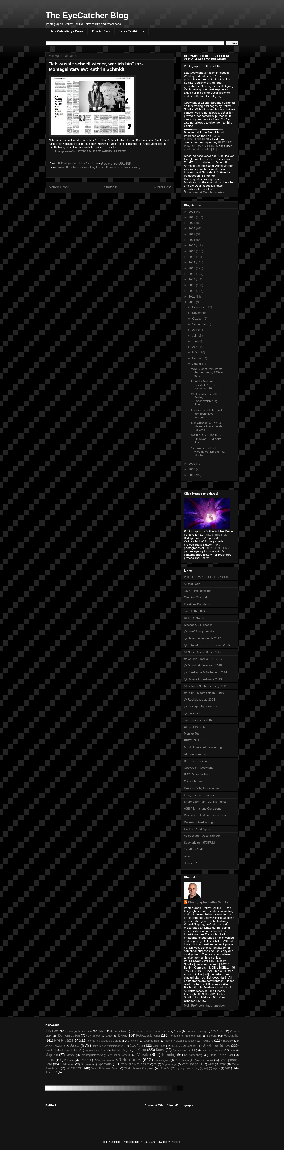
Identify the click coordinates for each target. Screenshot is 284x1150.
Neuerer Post (58, 187)
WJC (223, 1064)
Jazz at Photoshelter (197, 590)
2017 (192, 262)
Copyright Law (193, 781)
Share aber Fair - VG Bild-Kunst (205, 801)
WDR (211, 1064)
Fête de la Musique (97, 1040)
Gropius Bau (151, 1040)
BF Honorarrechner (197, 761)
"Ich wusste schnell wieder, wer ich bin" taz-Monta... (208, 451)
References (113, 167)
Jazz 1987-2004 (194, 611)
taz (142, 167)
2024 (192, 222)
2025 (192, 217)
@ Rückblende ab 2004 (199, 699)
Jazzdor (191, 1045)
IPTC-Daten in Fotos (197, 774)
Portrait (100, 167)
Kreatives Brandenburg (199, 604)
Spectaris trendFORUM (199, 842)
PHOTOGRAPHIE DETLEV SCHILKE (208, 577)
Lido (232, 1050)
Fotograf (212, 1035)
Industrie (207, 1040)
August (197, 329)
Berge (177, 1031)
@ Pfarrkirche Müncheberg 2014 (205, 672)
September (199, 324)
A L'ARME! (52, 1031)
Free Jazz (64, 1040)
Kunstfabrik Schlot (184, 1050)
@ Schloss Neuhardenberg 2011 (205, 686)
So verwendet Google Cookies (204, 192)
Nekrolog (169, 1055)
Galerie (117, 1040)
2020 (192, 245)
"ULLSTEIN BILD (216, 534)
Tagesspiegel (169, 1064)
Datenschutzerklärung (198, 822)
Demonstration (69, 1035)
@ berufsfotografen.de (199, 631)
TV (155, 1064)
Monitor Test (192, 733)
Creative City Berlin (196, 597)
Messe (71, 1055)
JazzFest (136, 1045)
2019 (192, 251)
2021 (192, 239)
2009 (192, 463)
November (199, 312)
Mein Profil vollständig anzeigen (205, 1005)
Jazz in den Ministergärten (108, 1046)
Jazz (74, 1045)
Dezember (199, 307)
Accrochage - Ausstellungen (202, 835)
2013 (192, 285)
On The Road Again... (198, 829)
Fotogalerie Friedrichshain (185, 1035)
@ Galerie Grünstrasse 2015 (203, 665)
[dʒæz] (204, 1068)
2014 (192, 279)
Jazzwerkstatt (69, 1050)
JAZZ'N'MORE (54, 1045)
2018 (192, 256)
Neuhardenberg (193, 1055)
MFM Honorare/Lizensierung (203, 747)
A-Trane (69, 1032)
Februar (198, 358)
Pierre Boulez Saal (221, 1055)
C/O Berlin (217, 1031)
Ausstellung (119, 1031)
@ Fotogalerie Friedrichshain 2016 (207, 645)
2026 (192, 211)
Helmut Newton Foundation (180, 1040)
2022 (192, 234)
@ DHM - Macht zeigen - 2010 (204, 692)
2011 (192, 296)
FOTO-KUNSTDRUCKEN (202, 137)
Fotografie (231, 1035)
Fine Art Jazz (101, 31)
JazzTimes (159, 1046)
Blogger (176, 1141)
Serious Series (204, 1060)
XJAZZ (165, 1068)
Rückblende (182, 1060)
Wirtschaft (74, 1068)
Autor (61, 167)
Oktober (198, 318)
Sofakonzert (67, 1064)
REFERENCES (194, 618)
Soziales (86, 1064)
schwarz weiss (130, 167)
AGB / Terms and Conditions (202, 808)
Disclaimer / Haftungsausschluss (205, 815)
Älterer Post (162, 187)
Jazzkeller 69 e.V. (216, 1045)
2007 (192, 475)
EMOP (109, 1035)
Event (122, 1035)
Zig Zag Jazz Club (186, 1068)
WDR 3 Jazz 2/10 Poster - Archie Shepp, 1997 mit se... (208, 372)
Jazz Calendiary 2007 (198, 720)
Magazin (51, 1055)
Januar (197, 363)
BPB (166, 1031)
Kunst (160, 1050)
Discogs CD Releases (198, 624)
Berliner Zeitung (197, 1031)
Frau (69, 167)
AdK (101, 1031)
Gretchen (133, 1040)
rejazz (188, 856)
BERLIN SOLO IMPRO (148, 1032)
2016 (192, 268)
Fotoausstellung (148, 1035)
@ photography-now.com (200, 706)
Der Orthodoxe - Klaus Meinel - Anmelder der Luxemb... (207, 426)
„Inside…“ (190, 863)
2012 (192, 291)
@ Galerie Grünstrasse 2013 (203, 679)
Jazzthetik (51, 1050)
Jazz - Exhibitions (131, 31)
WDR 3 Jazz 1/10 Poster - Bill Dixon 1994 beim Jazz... (208, 439)
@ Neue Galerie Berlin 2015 (202, 652)
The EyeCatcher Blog (87, 15)
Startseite (111, 187)
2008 (192, 469)
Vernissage (190, 1064)
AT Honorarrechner (196, 754)
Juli (194, 335)
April (195, 346)
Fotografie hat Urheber (199, 795)
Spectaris (105, 1064)
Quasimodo (107, 1060)
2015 (192, 274)
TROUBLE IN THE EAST (135, 1064)
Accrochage (84, 1031)
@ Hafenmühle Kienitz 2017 (202, 638)
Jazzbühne (177, 1046)
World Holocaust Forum (105, 1068)
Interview (227, 1040)
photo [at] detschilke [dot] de (202, 149)
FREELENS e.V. (194, 740)
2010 (192, 302)
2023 (192, 228)
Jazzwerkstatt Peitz (96, 1050)
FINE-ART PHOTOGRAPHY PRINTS (208, 144)
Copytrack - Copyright (198, 767)
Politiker (69, 1060)
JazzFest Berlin (194, 849)
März (196, 352)
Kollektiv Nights (121, 1050)
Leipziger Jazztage (212, 1050)
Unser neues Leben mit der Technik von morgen (206, 413)
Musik (142, 1054)
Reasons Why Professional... (203, 788)
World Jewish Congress (139, 1068)
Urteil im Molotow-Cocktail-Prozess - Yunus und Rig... (204, 385)
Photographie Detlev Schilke (208, 902)
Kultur (141, 1050)
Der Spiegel (94, 1035)
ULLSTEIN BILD (194, 727)
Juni (195, 341)
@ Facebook (192, 713)
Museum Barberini (120, 1055)
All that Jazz (192, 583)
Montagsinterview (83, 167)
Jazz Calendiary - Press (66, 31)
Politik (49, 1060)
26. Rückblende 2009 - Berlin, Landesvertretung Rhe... (206, 399)
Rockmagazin (162, 1060)
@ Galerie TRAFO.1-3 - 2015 (203, 658)
